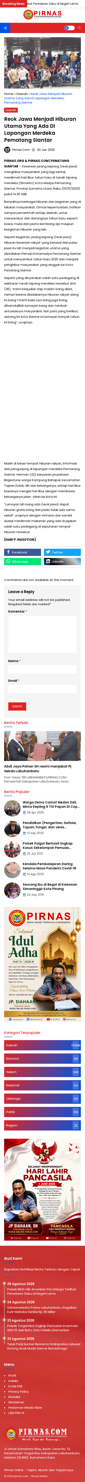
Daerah (11, 110)
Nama (13, 661)
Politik (10, 1112)
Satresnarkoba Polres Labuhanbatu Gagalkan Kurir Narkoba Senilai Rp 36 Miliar (42, 1309)
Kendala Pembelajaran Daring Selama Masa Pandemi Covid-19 (49, 866)
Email (12, 681)
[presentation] (19, 759)
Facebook (19, 552)
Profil (12, 1375)
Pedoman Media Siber (25, 1407)
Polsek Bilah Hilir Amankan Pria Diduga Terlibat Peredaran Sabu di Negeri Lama (41, 1291)
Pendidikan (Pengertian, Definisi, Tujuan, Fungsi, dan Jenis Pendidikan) (50, 827)
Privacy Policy (18, 1391)
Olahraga (13, 1098)
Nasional (12, 1085)
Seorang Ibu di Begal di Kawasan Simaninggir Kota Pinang (50, 886)
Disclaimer (16, 1402)
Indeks (13, 1381)
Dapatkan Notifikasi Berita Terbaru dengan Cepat (42, 1269)
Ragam (11, 1125)
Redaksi (14, 1397)
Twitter (57, 552)
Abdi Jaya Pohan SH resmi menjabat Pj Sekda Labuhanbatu (37, 768)
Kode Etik (15, 1386)
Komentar (16, 611)
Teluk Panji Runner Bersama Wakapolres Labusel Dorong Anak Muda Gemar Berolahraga (43, 1346)
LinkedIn (58, 561)
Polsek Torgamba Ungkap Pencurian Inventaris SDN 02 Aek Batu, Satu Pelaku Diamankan (42, 1328)
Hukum (11, 1072)
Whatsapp (20, 561)
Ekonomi (12, 1058)
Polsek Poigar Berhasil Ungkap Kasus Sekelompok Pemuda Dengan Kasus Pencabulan (48, 847)
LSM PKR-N (16, 1413)
